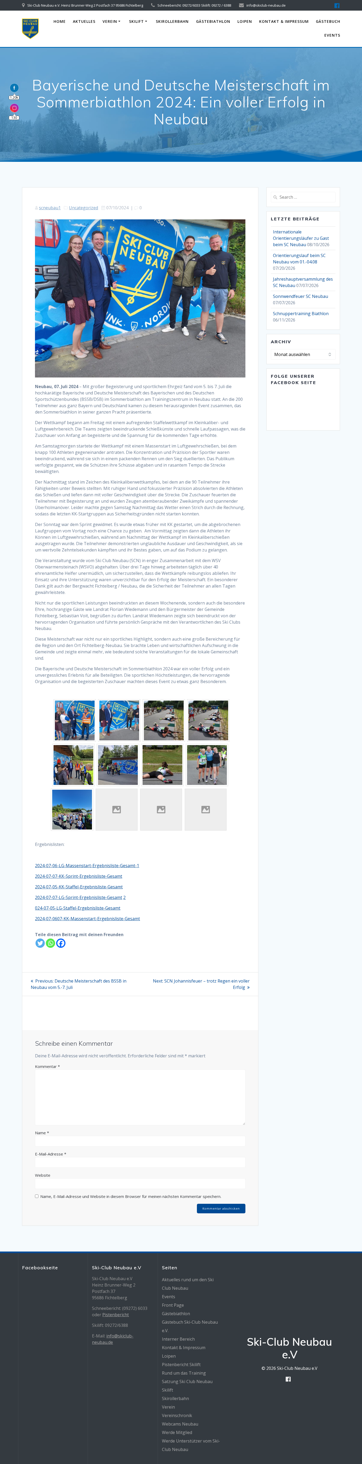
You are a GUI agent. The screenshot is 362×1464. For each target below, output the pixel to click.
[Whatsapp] (50, 943)
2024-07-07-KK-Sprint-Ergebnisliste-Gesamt (78, 876)
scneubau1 (50, 208)
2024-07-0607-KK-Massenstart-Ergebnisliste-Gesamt (87, 919)
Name (42, 1132)
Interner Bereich (178, 1339)
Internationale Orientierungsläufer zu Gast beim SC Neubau (301, 238)
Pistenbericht (115, 1315)
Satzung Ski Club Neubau (187, 1381)
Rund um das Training (184, 1373)
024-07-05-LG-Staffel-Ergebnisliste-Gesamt (77, 908)
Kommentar (47, 1066)
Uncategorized (83, 208)
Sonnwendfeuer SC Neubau (300, 296)
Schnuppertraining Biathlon (301, 313)
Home (60, 21)
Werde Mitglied (177, 1432)
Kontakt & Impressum (284, 21)
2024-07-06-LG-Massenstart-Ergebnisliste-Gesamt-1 (87, 865)
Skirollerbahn (172, 21)
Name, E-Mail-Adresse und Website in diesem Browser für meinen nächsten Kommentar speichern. (130, 1196)
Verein (110, 21)
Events (332, 35)
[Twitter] (40, 943)
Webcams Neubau (180, 1424)
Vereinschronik (177, 1415)
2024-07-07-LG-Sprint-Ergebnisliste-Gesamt (78, 897)
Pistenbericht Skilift (181, 1364)
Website (42, 1175)
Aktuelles (84, 21)
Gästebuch (328, 21)
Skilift (136, 21)
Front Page (173, 1305)
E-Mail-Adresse (50, 1154)
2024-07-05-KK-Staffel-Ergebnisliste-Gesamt (79, 887)
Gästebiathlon (213, 21)
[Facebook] (60, 943)
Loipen (244, 21)
